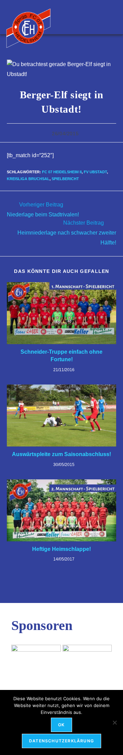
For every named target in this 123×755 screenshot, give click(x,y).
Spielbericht (65, 179)
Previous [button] (20, 658)
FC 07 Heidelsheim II (62, 172)
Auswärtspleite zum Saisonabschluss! (61, 454)
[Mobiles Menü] (113, 17)
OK (61, 724)
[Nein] (114, 722)
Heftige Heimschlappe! (61, 549)
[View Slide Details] (87, 660)
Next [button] (103, 658)
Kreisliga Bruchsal (28, 179)
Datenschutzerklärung (61, 740)
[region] (61, 660)
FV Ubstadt (95, 172)
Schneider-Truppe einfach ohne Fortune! (61, 355)
